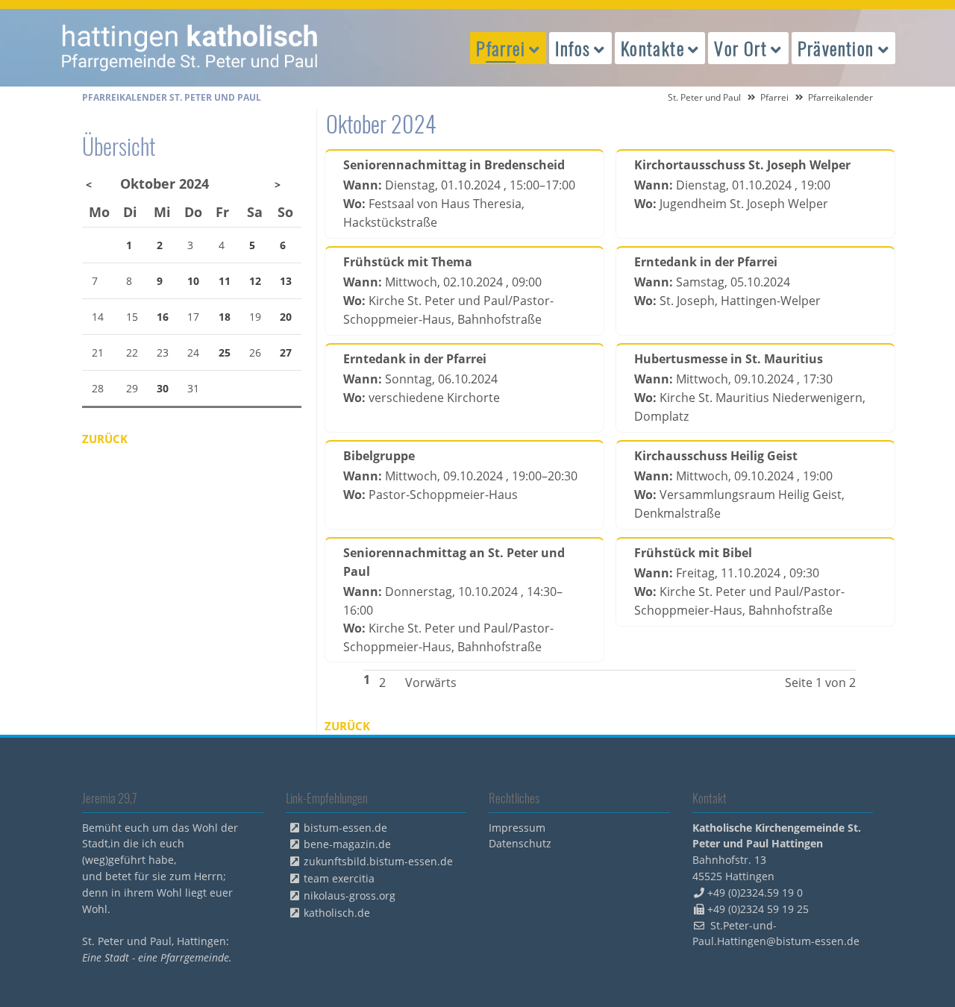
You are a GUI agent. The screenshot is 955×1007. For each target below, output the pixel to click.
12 (255, 281)
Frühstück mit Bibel (693, 553)
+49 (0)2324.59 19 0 (755, 892)
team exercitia (339, 878)
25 (225, 352)
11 (225, 281)
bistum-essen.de (345, 828)
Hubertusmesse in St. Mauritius (728, 359)
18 (225, 317)
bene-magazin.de (347, 844)
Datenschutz (520, 843)
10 (193, 281)
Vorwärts (431, 682)
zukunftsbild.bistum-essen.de (378, 861)
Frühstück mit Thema (407, 262)
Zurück (347, 725)
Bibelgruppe (379, 456)
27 (286, 352)
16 (163, 317)
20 (286, 317)
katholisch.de (337, 913)
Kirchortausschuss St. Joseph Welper (742, 165)
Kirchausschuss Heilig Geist (716, 456)
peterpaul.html (190, 48)
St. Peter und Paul (704, 97)
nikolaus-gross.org (349, 895)
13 (286, 281)
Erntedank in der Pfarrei (705, 262)
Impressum (517, 828)
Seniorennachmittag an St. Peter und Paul (454, 562)
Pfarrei (774, 97)
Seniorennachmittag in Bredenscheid (454, 165)
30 (163, 388)
